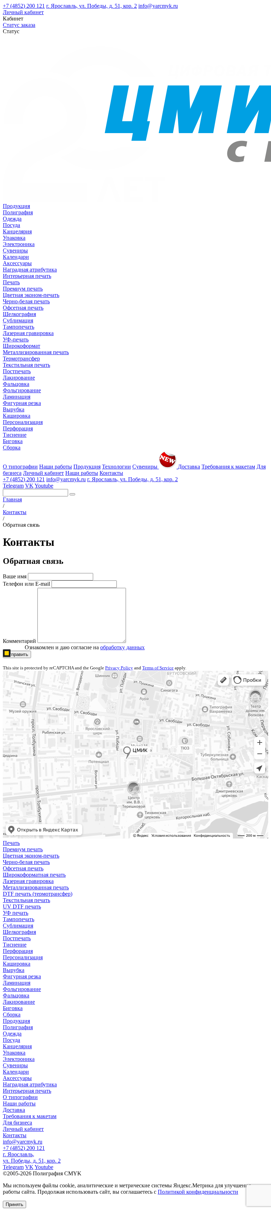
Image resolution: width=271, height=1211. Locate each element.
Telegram (13, 486)
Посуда (11, 225)
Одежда (12, 219)
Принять (14, 1204)
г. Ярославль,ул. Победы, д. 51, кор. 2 (32, 1157)
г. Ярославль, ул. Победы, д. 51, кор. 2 (91, 6)
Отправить (17, 654)
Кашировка (16, 416)
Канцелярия (17, 231)
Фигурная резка (22, 403)
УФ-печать (16, 339)
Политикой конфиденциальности (198, 1192)
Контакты (111, 473)
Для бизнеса (17, 1123)
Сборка (11, 448)
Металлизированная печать (36, 352)
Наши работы (55, 467)
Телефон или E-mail (26, 584)
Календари (16, 257)
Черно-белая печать (26, 301)
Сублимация (18, 320)
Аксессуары (17, 263)
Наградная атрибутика (30, 270)
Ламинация (16, 397)
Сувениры (15, 250)
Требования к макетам (228, 467)
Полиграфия (18, 212)
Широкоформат (21, 346)
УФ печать (15, 913)
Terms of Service (158, 667)
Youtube (44, 486)
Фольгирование (22, 390)
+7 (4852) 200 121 (24, 6)
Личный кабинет (23, 12)
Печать (11, 282)
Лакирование (19, 378)
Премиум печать (23, 289)
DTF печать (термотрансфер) (37, 894)
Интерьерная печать (27, 276)
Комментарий (19, 641)
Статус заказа (19, 25)
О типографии (20, 467)
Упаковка (14, 238)
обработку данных (122, 647)
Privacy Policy (119, 667)
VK (29, 486)
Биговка (13, 441)
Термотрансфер (21, 359)
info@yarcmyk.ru (158, 6)
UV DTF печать (22, 906)
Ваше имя (14, 576)
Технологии (116, 467)
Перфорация (18, 428)
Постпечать (17, 371)
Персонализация (23, 422)
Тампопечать (18, 327)
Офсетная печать (23, 308)
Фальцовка (16, 384)
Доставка (189, 467)
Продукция (16, 206)
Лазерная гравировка (28, 333)
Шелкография (19, 314)
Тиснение (14, 435)
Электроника (19, 244)
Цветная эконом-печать (31, 295)
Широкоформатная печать (34, 875)
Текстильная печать (26, 365)
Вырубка (13, 409)
